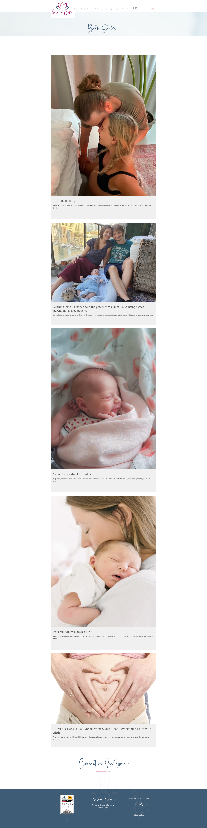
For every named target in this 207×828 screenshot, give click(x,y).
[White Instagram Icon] (141, 804)
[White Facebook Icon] (136, 804)
